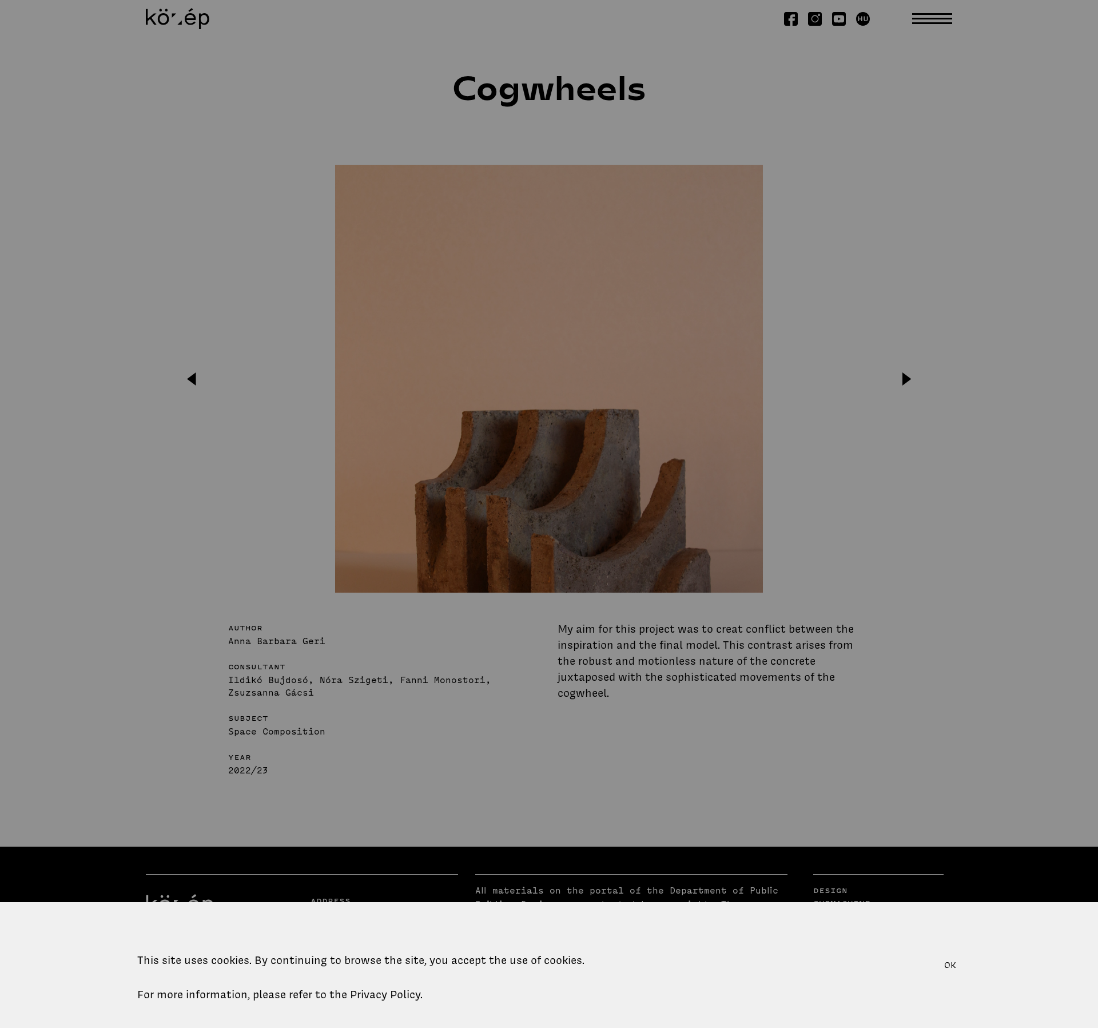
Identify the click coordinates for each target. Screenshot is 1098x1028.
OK (950, 965)
